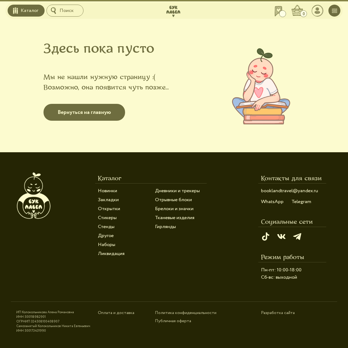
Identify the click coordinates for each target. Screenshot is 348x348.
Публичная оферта (173, 321)
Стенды (106, 226)
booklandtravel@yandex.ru (289, 190)
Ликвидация (111, 253)
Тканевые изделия (174, 217)
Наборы (106, 244)
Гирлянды (165, 226)
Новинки (107, 190)
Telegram (301, 201)
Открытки (109, 208)
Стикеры (107, 217)
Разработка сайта (278, 313)
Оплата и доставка (116, 313)
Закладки (108, 199)
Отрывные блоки (173, 199)
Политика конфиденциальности (185, 313)
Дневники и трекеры (177, 190)
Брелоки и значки (174, 208)
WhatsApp (272, 201)
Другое (106, 235)
